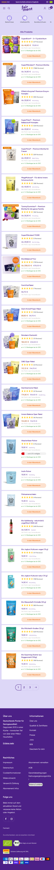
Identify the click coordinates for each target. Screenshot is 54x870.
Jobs (32, 740)
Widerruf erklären (36, 784)
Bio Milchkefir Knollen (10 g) (32, 628)
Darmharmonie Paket (29, 388)
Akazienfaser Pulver (29, 441)
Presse (32, 735)
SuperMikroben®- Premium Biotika (35, 65)
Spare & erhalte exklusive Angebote (27, 2)
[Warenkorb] (49, 8)
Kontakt (33, 730)
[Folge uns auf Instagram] (11, 819)
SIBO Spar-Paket (28, 362)
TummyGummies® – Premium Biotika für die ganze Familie (33, 207)
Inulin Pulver (26, 471)
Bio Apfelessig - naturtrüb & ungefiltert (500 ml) (32, 522)
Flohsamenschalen (28, 494)
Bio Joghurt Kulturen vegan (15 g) (34, 549)
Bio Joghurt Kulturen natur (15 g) (34, 576)
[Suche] (9, 8)
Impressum (7, 762)
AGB (30, 768)
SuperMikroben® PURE (30, 235)
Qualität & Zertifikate (38, 726)
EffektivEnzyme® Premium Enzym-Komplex (35, 92)
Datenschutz (8, 768)
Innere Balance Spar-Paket (31, 414)
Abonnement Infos (11, 788)
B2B (31, 744)
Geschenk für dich (37, 749)
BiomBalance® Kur (28, 259)
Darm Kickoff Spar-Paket (31, 309)
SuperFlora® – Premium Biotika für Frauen (35, 150)
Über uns (33, 721)
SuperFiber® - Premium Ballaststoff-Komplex (30, 121)
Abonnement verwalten (38, 762)
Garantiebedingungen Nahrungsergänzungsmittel (40, 776)
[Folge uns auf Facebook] (6, 819)
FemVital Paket (27, 285)
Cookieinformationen (12, 773)
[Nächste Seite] (36, 687)
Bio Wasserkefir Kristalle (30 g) (33, 602)
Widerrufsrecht (9, 778)
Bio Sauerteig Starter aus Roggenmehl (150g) (31, 656)
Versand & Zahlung (11, 783)
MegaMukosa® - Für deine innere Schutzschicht (34, 179)
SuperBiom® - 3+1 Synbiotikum (33, 39)
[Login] (45, 8)
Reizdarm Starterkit (29, 335)
